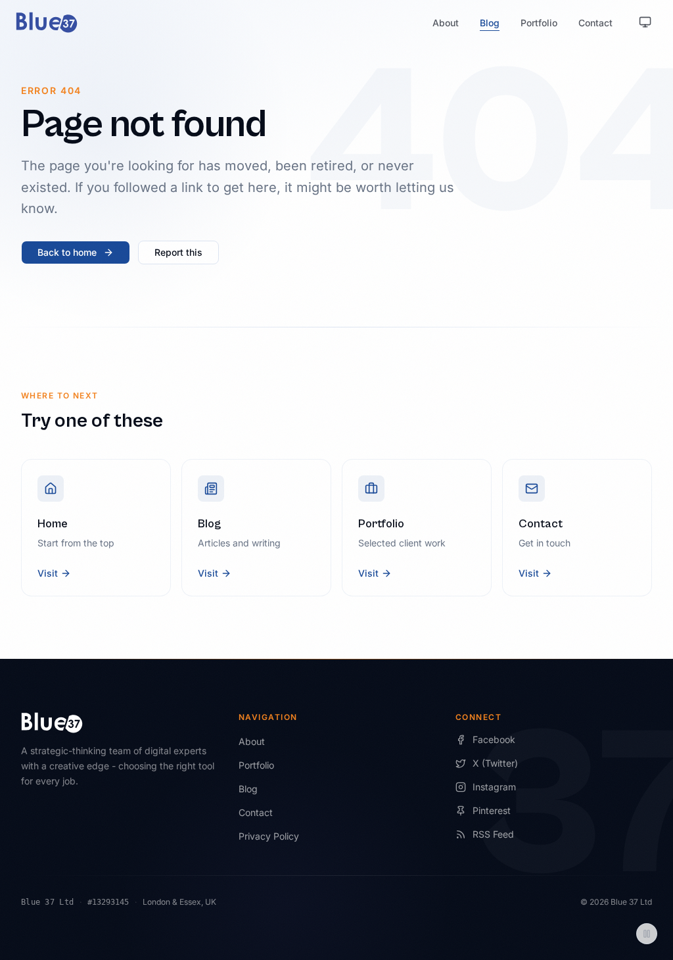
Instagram (494, 786)
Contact (595, 22)
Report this (178, 252)
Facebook (494, 739)
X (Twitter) (495, 763)
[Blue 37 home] (47, 22)
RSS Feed (493, 834)
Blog (489, 22)
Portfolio (539, 22)
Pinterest (492, 810)
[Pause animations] (646, 933)
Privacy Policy (269, 836)
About (445, 22)
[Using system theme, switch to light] (645, 22)
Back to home (67, 252)
